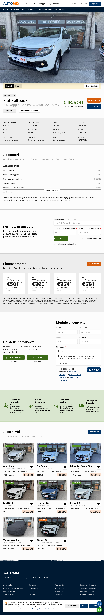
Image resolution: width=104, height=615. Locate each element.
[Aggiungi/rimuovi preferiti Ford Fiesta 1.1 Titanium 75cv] (31, 504)
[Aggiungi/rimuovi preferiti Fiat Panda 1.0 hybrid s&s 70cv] (65, 467)
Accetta (94, 606)
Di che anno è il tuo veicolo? (65, 228)
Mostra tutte (94, 432)
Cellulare (83, 337)
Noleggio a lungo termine (48, 4)
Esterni (9, 86)
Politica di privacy (87, 592)
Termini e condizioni (88, 588)
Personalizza (72, 606)
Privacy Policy (37, 609)
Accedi (84, 4)
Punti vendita (59, 585)
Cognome (83, 328)
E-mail (59, 337)
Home (5, 9)
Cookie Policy (50, 609)
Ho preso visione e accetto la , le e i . (70, 375)
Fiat (23, 9)
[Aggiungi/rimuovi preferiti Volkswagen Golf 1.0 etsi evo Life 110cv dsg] (31, 541)
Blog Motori (59, 588)
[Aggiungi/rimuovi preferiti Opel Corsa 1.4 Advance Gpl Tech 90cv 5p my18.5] (31, 467)
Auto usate (30, 4)
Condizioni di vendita (88, 585)
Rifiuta (84, 606)
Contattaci (94, 106)
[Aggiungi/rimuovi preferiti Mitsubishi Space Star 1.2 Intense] (98, 467)
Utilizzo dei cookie (87, 595)
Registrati (95, 3)
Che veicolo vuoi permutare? (65, 219)
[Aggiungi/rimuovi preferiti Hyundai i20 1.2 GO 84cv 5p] (65, 504)
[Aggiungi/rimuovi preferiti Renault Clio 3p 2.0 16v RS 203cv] (98, 504)
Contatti (32, 592)
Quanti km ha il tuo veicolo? (89, 228)
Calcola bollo (34, 588)
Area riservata (8, 595)
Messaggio (61, 347)
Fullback (31, 9)
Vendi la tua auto (69, 4)
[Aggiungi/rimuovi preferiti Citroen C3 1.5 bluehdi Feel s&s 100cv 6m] (65, 541)
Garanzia (32, 585)
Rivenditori (59, 592)
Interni (17, 86)
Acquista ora (94, 100)
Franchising (59, 595)
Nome (59, 328)
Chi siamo (32, 595)
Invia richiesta (94, 369)
